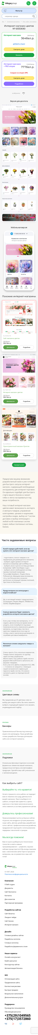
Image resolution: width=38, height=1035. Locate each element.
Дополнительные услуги (14, 997)
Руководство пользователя (15, 1008)
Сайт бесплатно (10, 892)
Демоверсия (10, 347)
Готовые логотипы (12, 943)
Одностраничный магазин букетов (16, 446)
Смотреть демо (19, 49)
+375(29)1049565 (18, 1015)
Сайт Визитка (10, 914)
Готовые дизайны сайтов (14, 935)
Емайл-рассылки (11, 961)
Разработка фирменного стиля (16, 946)
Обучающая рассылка (13, 1012)
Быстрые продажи (11, 990)
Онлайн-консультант (12, 957)
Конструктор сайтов (12, 964)
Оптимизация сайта (12, 979)
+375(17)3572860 (18, 1018)
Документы (9, 888)
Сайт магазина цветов (11, 338)
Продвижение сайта (12, 983)
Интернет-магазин (11, 925)
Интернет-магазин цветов (12, 392)
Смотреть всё (19, 465)
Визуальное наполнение (14, 994)
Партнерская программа (14, 903)
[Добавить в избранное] (24, 93)
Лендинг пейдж (10, 917)
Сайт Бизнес (9, 921)
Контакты (8, 895)
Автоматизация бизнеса (13, 968)
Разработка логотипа (12, 939)
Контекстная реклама (12, 986)
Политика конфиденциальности (16, 874)
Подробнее (19, 84)
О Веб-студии (10, 884)
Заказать (19, 55)
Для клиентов (10, 899)
